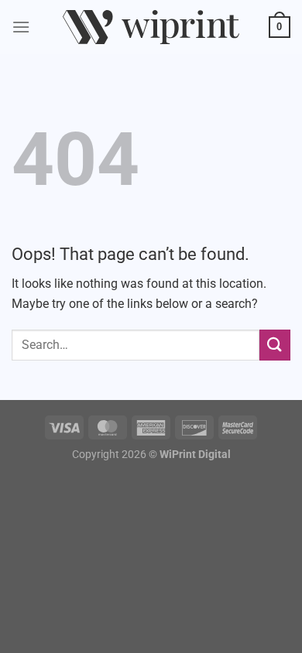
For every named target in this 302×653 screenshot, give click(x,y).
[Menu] (21, 27)
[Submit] (274, 345)
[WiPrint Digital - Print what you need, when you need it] (151, 27)
